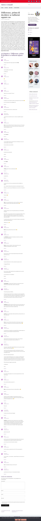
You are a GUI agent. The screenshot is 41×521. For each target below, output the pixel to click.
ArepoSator (5, 268)
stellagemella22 (6, 180)
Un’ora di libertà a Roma (30, 76)
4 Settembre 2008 (6, 60)
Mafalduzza (5, 327)
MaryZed (5, 393)
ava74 (4, 436)
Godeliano (5, 97)
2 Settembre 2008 (6, 181)
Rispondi (5, 64)
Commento (3, 481)
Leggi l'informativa (23, 519)
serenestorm (5, 138)
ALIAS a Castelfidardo (36, 69)
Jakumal (5, 207)
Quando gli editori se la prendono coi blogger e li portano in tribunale (34, 102)
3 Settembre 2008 (6, 91)
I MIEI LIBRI (10, 7)
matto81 (5, 59)
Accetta (16, 519)
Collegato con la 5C (36, 84)
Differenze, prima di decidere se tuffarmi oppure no (10, 14)
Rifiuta (19, 519)
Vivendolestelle (6, 410)
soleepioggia (5, 288)
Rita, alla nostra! (34, 109)
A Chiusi (30, 83)
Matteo (30, 109)
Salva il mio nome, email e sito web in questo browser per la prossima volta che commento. (13, 503)
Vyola (4, 66)
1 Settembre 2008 (6, 19)
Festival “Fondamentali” (36, 76)
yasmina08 (5, 335)
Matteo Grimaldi (7, 5)
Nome (2, 490)
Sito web (2, 498)
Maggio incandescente (31, 69)
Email (2, 494)
